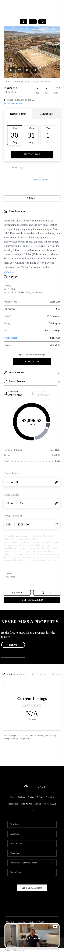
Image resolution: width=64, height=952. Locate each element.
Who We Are (26, 804)
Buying (31, 797)
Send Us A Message (32, 887)
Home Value (13, 804)
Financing (50, 797)
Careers (38, 804)
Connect (32, 810)
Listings (21, 797)
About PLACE (50, 804)
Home (12, 797)
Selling (40, 797)
